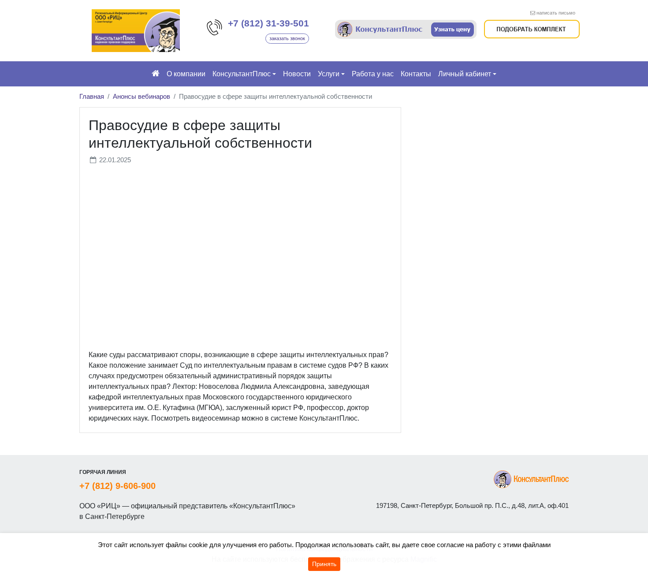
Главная (91, 96)
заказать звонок (287, 38)
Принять (324, 563)
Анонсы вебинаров (141, 96)
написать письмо (555, 12)
